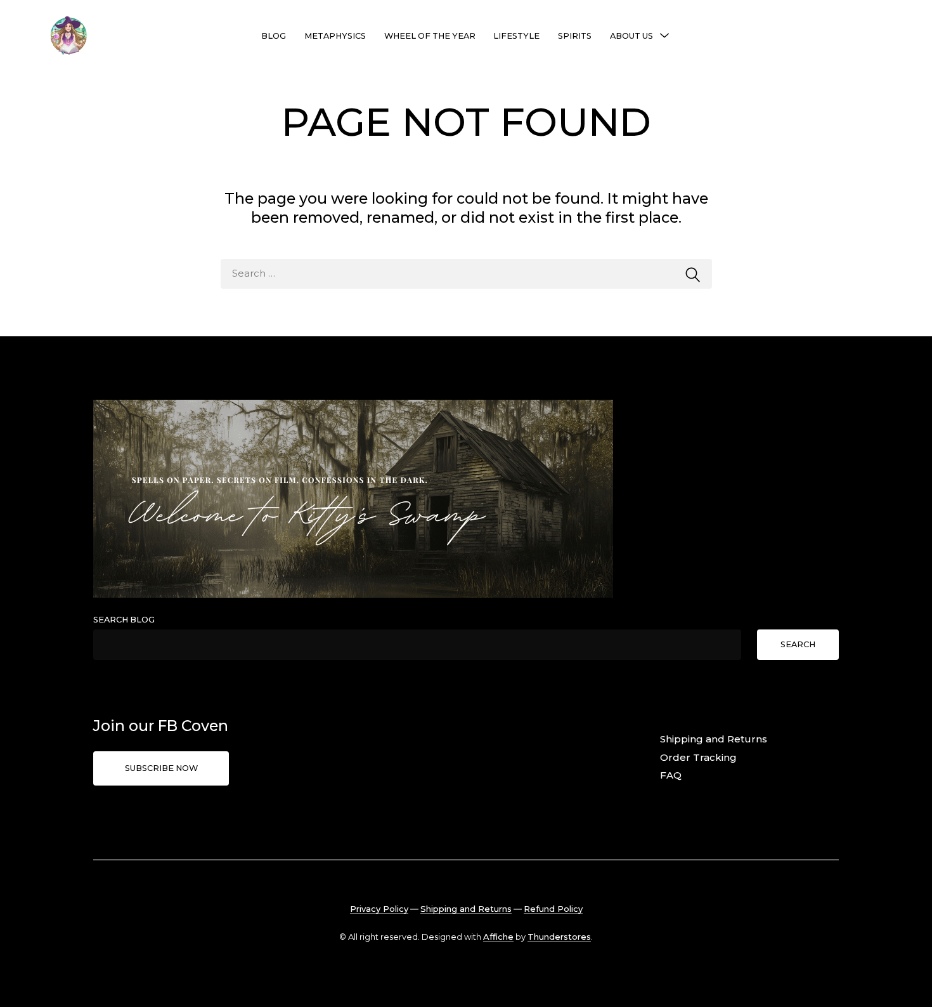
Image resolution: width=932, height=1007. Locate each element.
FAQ (671, 775)
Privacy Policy (379, 909)
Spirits (575, 36)
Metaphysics (335, 36)
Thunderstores (559, 936)
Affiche (498, 936)
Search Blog (124, 619)
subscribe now (161, 768)
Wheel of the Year (430, 36)
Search (797, 644)
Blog (273, 36)
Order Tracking (698, 757)
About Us (631, 36)
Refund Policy (553, 909)
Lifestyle (516, 36)
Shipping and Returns (713, 739)
